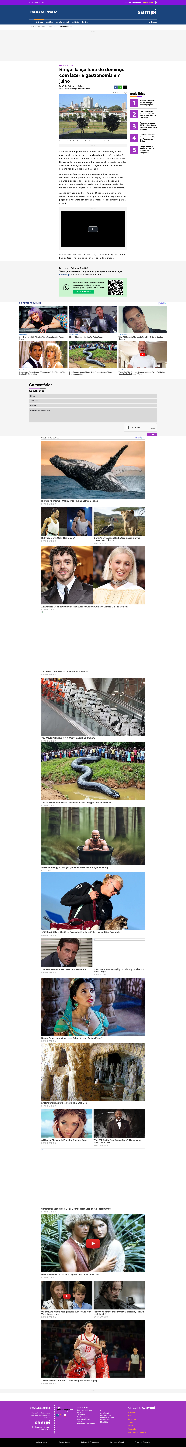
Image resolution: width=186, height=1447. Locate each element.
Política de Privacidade (90, 1442)
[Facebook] (116, 87)
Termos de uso (64, 1442)
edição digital (62, 22)
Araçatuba (132, 1412)
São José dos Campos (137, 1432)
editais (75, 22)
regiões (49, 22)
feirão (85, 22)
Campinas (132, 1419)
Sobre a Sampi (41, 1442)
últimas (39, 22)
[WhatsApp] (120, 87)
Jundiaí (130, 1426)
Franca (130, 1422)
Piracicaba (132, 1429)
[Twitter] (125, 87)
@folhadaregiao (63, 1410)
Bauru (130, 1416)
